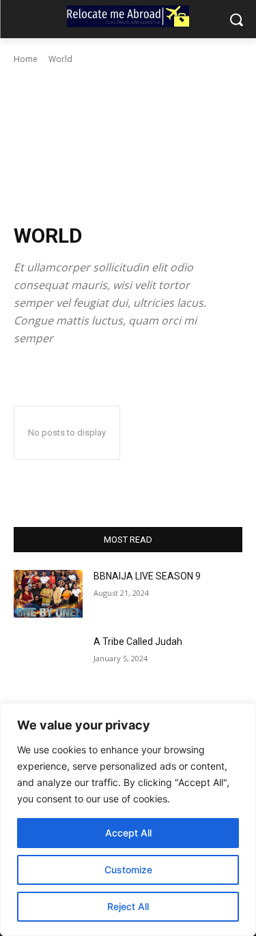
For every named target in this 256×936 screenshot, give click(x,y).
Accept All (128, 833)
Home (26, 59)
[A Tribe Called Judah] (48, 659)
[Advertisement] (128, 144)
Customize (128, 869)
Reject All (128, 906)
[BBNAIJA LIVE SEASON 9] (48, 594)
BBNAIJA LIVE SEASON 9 (147, 576)
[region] (128, 819)
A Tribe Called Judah (138, 641)
